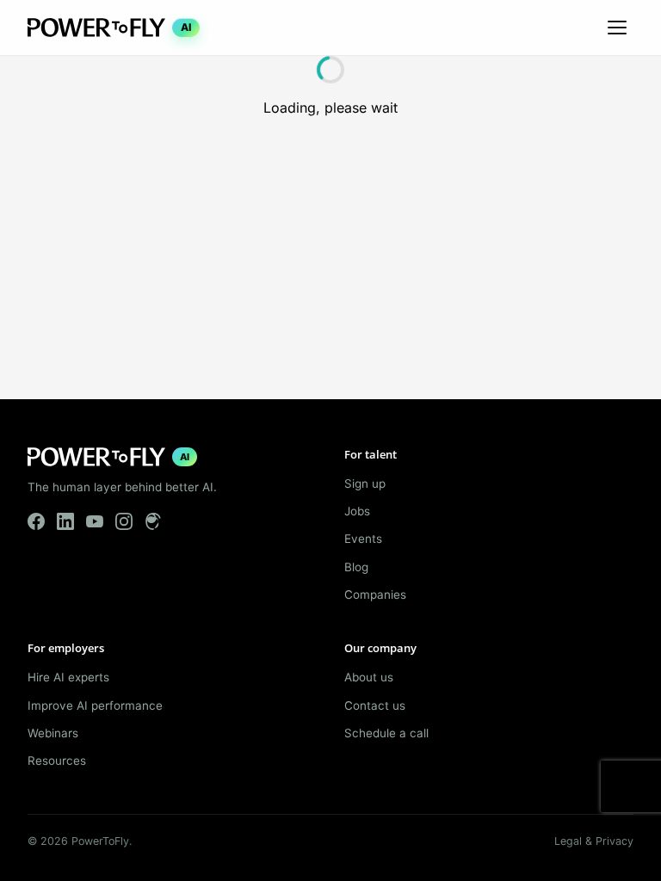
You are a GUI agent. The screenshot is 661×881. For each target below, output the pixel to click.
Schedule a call (386, 733)
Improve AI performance (95, 705)
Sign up (365, 483)
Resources (57, 760)
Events (363, 538)
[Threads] (153, 521)
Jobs (357, 511)
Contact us (374, 705)
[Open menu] (617, 27)
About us (368, 677)
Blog (356, 567)
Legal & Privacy (593, 841)
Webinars (53, 733)
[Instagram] (124, 521)
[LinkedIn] (65, 521)
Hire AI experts (68, 677)
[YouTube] (94, 521)
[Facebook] (36, 521)
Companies (375, 594)
